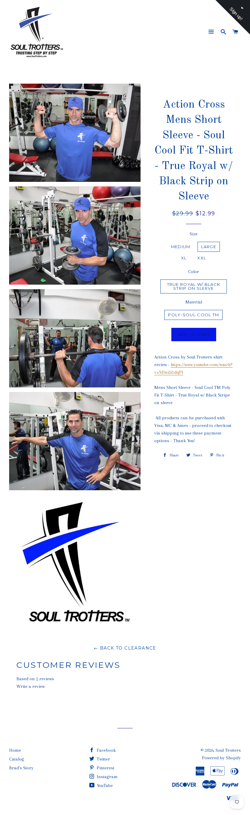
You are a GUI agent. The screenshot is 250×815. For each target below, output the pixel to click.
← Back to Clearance (125, 648)
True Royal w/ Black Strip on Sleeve (193, 286)
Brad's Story (21, 768)
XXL (201, 257)
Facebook (105, 750)
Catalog (16, 759)
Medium (181, 246)
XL (184, 257)
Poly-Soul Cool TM (193, 314)
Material (193, 302)
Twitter (102, 759)
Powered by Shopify (221, 758)
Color (193, 271)
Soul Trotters (228, 750)
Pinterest (104, 768)
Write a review (30, 686)
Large (208, 246)
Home (15, 750)
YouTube (104, 785)
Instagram (106, 776)
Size (194, 234)
